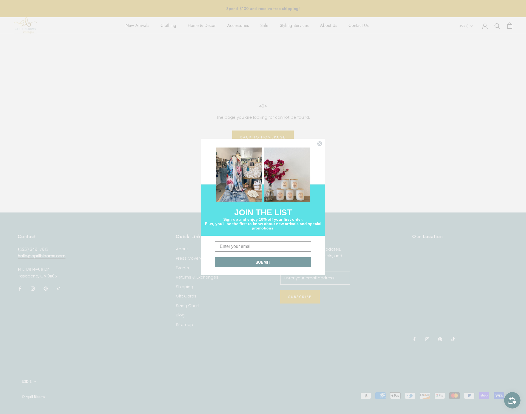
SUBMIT (263, 262)
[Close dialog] (319, 143)
